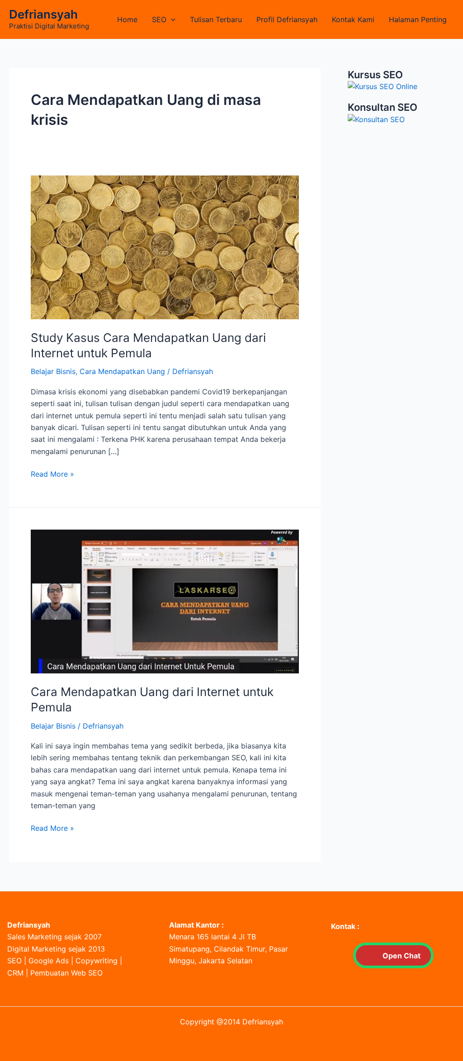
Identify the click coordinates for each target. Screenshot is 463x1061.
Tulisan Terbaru (216, 19)
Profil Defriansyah (286, 19)
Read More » (52, 474)
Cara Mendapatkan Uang (122, 371)
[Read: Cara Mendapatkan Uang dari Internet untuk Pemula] (165, 601)
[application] (170, 19)
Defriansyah (43, 14)
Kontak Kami (353, 19)
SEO (159, 19)
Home (127, 19)
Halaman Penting (418, 19)
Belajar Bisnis (53, 371)
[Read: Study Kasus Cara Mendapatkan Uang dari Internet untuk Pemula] (165, 246)
